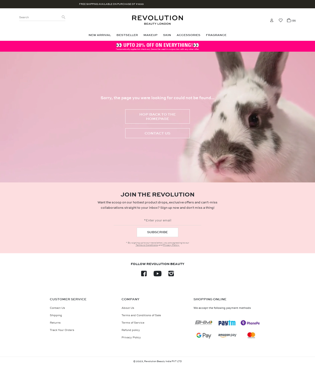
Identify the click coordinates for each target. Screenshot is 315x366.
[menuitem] (100, 35)
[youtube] (157, 275)
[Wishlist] (280, 20)
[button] (291, 20)
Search (24, 17)
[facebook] (144, 275)
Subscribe (157, 232)
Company (131, 299)
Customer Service (68, 299)
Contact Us (157, 133)
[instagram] (171, 275)
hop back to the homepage (157, 116)
